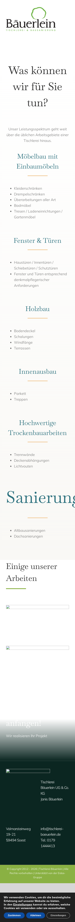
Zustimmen (14, 915)
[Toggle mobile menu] (67, 13)
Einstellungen (22, 904)
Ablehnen (35, 915)
